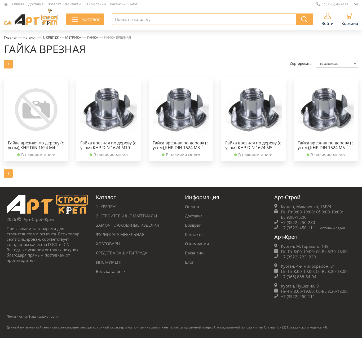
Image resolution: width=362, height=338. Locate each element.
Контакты (73, 4)
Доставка (35, 4)
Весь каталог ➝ (110, 271)
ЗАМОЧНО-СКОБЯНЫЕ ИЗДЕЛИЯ (127, 225)
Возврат (54, 4)
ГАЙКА (92, 37)
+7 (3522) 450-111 (334, 4)
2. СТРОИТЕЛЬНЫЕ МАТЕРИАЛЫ (126, 215)
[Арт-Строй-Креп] (47, 206)
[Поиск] (304, 19)
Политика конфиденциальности (32, 316)
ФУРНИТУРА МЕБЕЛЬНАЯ (120, 234)
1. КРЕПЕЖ (50, 37)
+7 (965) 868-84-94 (298, 276)
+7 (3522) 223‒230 (298, 256)
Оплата (18, 4)
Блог (134, 4)
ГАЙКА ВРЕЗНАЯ (117, 37)
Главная (10, 37)
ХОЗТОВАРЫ (108, 243)
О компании (95, 4)
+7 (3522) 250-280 (298, 222)
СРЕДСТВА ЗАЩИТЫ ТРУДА (121, 252)
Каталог (29, 37)
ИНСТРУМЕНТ (109, 262)
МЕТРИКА (73, 37)
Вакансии (118, 4)
